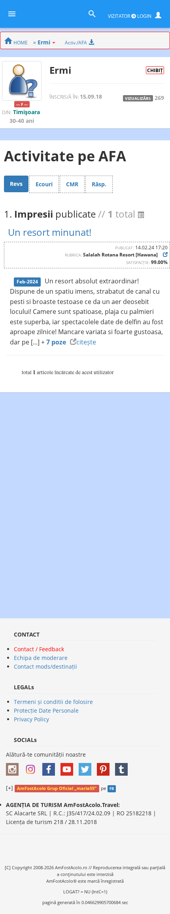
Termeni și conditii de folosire (53, 702)
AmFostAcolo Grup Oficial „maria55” (56, 788)
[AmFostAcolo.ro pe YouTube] (68, 767)
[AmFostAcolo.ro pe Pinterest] (105, 767)
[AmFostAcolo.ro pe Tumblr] (123, 767)
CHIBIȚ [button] (155, 70)
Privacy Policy (31, 719)
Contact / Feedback (39, 649)
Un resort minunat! (49, 232)
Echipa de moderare (41, 658)
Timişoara (26, 112)
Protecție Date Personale (46, 710)
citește (86, 342)
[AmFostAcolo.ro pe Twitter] (87, 767)
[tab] (16, 184)
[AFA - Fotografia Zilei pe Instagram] (32, 767)
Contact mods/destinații (45, 666)
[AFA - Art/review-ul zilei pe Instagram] (14, 767)
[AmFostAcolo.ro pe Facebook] (50, 767)
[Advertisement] (85, 501)
